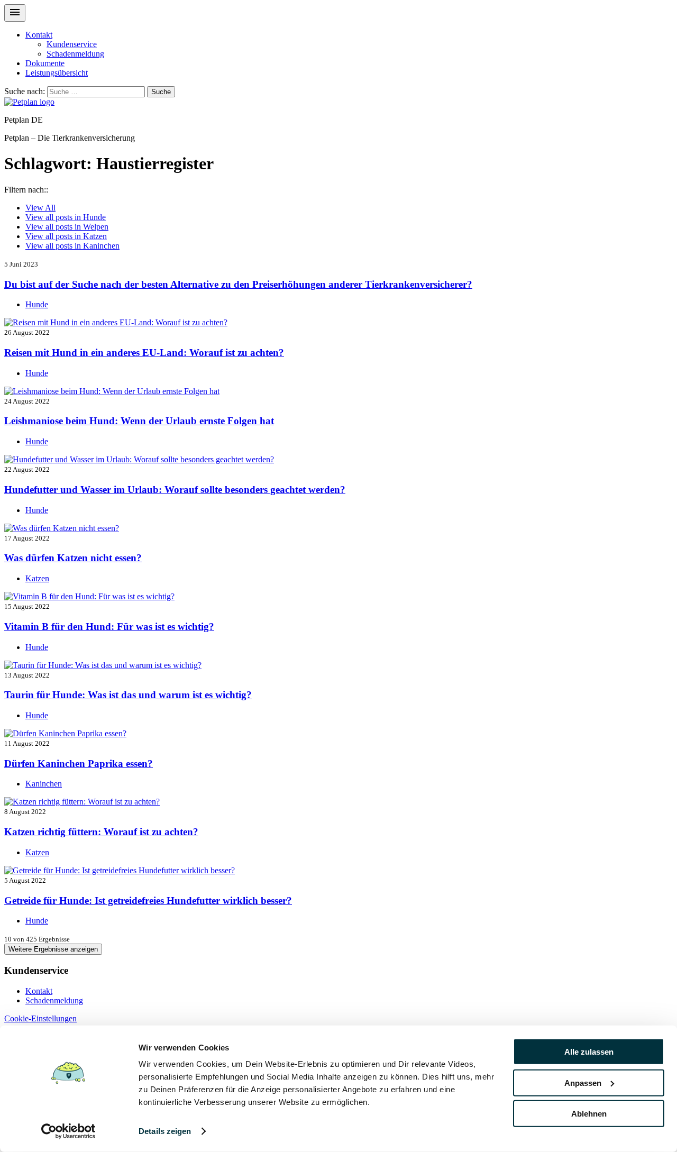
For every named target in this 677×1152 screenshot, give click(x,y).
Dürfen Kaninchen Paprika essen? (78, 763)
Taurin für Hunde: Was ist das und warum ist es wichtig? (128, 694)
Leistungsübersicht (56, 72)
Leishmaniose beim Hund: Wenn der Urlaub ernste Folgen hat (139, 420)
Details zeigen (165, 1131)
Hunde (65, 217)
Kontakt (38, 34)
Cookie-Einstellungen (40, 1018)
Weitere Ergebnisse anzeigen (53, 949)
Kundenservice (72, 44)
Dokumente (45, 63)
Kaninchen (72, 245)
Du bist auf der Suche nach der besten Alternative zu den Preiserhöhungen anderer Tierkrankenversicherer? (238, 284)
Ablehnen (589, 1113)
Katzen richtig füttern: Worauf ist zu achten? (101, 831)
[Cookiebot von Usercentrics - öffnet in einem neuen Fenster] (68, 1131)
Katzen (66, 236)
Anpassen (582, 1082)
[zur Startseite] (29, 101)
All (40, 207)
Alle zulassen (589, 1051)
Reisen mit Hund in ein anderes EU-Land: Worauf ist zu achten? (144, 352)
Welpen (66, 226)
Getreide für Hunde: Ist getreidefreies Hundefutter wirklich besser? (148, 900)
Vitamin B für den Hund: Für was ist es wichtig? (109, 626)
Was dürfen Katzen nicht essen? (73, 557)
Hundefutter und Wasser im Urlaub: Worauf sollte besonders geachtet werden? (174, 489)
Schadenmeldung (75, 53)
